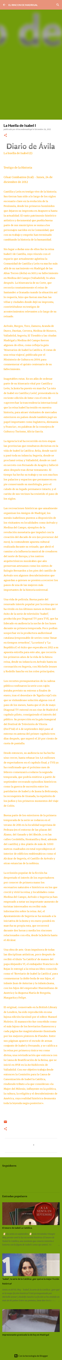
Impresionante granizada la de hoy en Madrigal (25, 1335)
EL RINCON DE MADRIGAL (23, 4)
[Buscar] (58, 4)
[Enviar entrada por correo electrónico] (5, 1123)
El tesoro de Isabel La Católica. (17, 1228)
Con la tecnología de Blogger (33, 1355)
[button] (5, 135)
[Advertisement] (31, 87)
